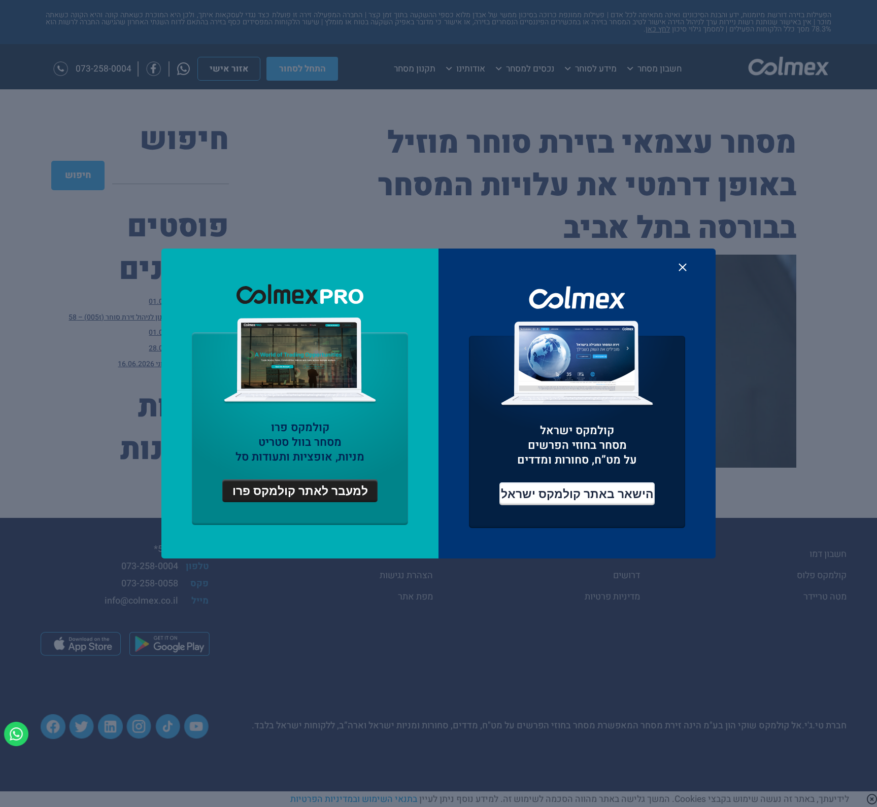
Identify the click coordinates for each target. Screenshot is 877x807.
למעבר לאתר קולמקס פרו (300, 491)
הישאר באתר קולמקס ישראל (577, 494)
